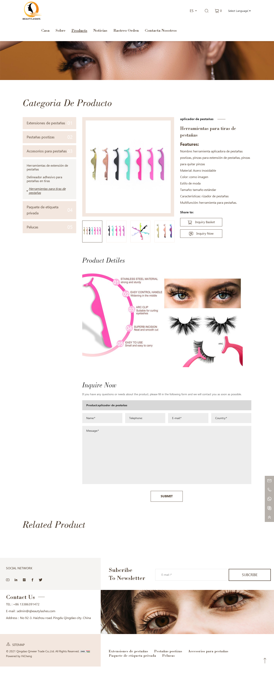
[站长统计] (85, 651)
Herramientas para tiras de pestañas (47, 191)
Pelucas (50, 227)
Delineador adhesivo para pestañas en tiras (44, 179)
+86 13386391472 (26, 604)
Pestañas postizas (50, 137)
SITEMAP (18, 645)
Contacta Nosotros (161, 30)
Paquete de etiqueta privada (50, 210)
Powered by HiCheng (19, 656)
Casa (45, 30)
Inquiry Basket (205, 222)
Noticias (100, 30)
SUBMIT (167, 496)
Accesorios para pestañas (50, 151)
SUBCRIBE (250, 575)
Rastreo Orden (126, 30)
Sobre (60, 30)
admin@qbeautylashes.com (36, 611)
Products (79, 30)
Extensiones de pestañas (50, 123)
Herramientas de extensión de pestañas (47, 167)
